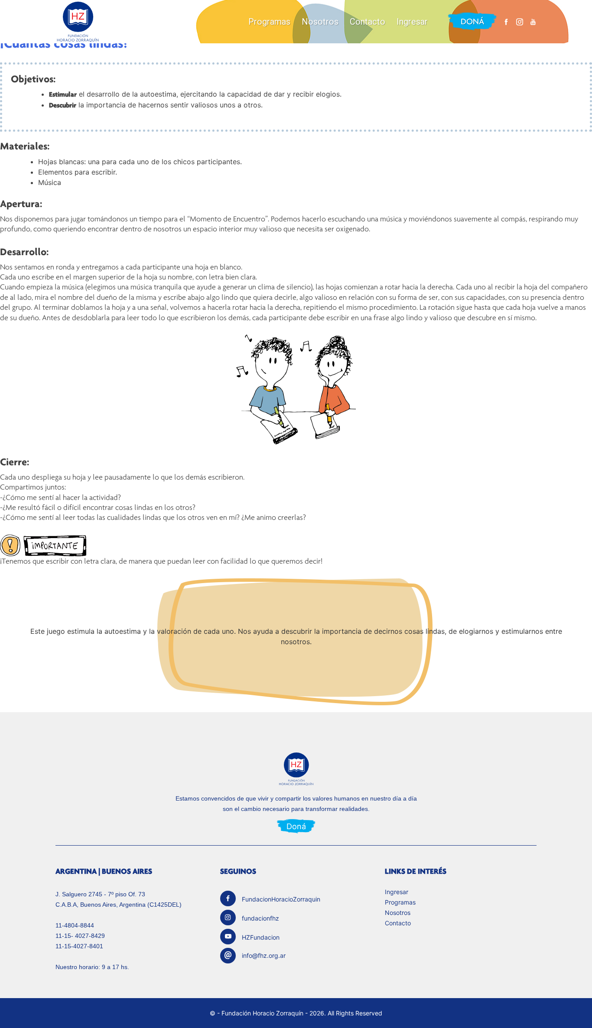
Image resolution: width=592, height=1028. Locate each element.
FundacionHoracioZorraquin (281, 899)
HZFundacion (261, 937)
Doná (472, 21)
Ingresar (412, 21)
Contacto (367, 21)
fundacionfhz (260, 918)
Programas (269, 21)
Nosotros (320, 21)
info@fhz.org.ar (264, 955)
